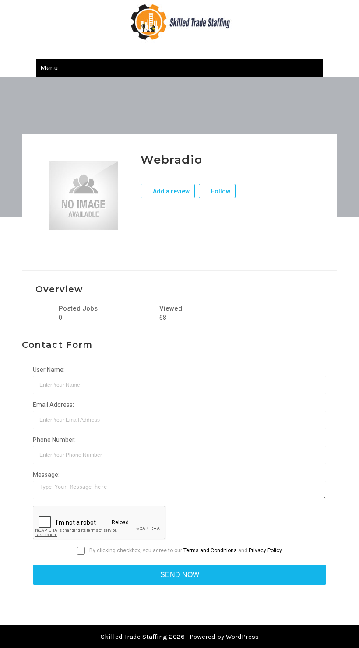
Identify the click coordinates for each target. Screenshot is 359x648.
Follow (220, 191)
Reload (119, 522)
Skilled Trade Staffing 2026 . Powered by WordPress (180, 637)
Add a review (170, 191)
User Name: (49, 369)
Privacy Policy (265, 550)
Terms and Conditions (210, 550)
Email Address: (53, 404)
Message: (46, 474)
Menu (49, 67)
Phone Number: (54, 439)
